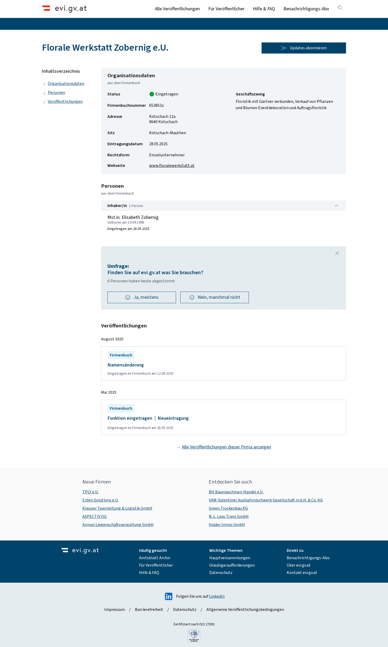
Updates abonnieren (308, 48)
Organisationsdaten (66, 83)
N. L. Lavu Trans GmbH (229, 516)
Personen (56, 92)
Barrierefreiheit (149, 609)
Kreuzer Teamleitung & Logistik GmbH (117, 508)
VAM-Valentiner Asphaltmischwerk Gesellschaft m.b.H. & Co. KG (266, 500)
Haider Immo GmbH (227, 525)
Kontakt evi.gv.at (302, 573)
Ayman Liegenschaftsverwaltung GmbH (118, 525)
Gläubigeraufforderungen (232, 565)
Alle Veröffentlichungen (177, 9)
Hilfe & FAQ (264, 9)
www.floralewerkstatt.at (172, 165)
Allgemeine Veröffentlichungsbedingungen (245, 609)
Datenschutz (221, 573)
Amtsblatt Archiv (154, 558)
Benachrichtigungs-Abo (306, 9)
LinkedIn (217, 596)
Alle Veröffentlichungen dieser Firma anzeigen (226, 447)
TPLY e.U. (90, 492)
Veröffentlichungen (65, 101)
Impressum (114, 609)
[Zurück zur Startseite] (64, 8)
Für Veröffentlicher (226, 9)
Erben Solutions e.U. (100, 500)
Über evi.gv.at (299, 565)
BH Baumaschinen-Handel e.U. (236, 492)
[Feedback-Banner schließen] (337, 253)
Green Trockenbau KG (228, 508)
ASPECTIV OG (94, 516)
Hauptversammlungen (229, 558)
